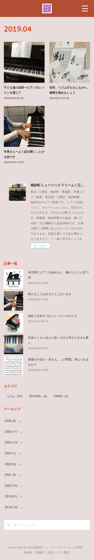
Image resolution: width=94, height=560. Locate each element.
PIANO (61, 396)
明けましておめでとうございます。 (51, 294)
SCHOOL (38, 396)
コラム (14, 396)
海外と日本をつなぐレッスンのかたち (52, 316)
